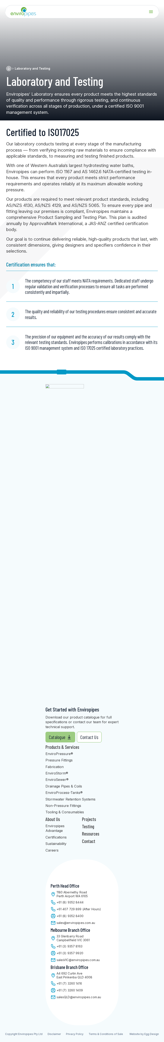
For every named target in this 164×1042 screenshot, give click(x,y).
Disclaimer (54, 1034)
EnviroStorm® (56, 773)
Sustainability (55, 844)
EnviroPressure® (59, 754)
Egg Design (151, 1034)
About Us (52, 819)
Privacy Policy (74, 1034)
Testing (88, 826)
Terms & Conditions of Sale (106, 1034)
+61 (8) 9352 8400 (70, 916)
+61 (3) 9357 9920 (70, 953)
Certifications (56, 837)
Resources (90, 833)
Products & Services (62, 747)
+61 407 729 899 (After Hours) (79, 909)
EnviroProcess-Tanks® (64, 792)
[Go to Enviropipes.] (8, 68)
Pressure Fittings (59, 760)
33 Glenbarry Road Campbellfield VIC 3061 (73, 938)
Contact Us (89, 737)
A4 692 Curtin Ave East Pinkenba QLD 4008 (74, 975)
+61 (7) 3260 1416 (69, 983)
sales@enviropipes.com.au (76, 923)
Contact (88, 841)
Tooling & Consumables (64, 812)
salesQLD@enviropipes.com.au (79, 997)
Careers (52, 850)
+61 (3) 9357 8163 (69, 946)
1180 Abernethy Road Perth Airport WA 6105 (72, 894)
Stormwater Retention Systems (70, 799)
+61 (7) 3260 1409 (70, 990)
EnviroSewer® (57, 779)
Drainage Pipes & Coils (63, 786)
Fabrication (54, 767)
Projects (89, 819)
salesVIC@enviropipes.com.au (78, 960)
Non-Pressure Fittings (63, 805)
